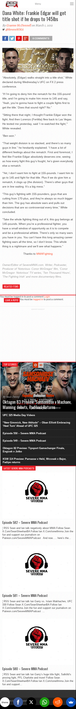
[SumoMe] (71, 702)
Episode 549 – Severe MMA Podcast (24, 440)
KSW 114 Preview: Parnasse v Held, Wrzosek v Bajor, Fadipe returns (34, 460)
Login (47, 296)
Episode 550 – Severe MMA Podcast (24, 433)
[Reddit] (58, 702)
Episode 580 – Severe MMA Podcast (25, 669)
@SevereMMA (14, 29)
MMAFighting (44, 253)
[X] (31, 702)
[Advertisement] (38, 334)
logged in (38, 299)
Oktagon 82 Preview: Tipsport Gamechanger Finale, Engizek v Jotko (34, 450)
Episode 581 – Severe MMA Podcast (25, 595)
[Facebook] (18, 702)
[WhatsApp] (44, 702)
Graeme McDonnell (18, 25)
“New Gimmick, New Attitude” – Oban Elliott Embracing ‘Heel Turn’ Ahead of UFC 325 (36, 424)
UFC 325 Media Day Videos (19, 415)
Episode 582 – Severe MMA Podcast (25, 522)
